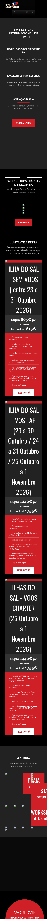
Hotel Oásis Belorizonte (23, 51)
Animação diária (23, 99)
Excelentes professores (23, 75)
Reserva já (23, 392)
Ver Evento (23, 123)
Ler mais (23, 222)
